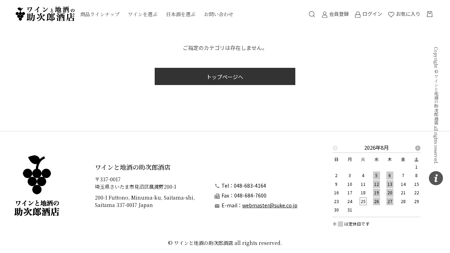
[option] (376, 181)
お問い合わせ (218, 14)
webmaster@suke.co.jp (269, 205)
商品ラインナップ (100, 14)
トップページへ (224, 76)
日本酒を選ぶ (180, 14)
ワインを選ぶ (143, 14)
